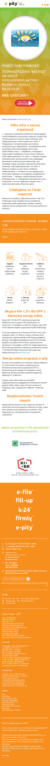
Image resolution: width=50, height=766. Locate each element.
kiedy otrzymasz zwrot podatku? (13, 662)
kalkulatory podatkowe (9, 700)
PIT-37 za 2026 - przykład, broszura (14, 654)
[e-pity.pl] (25, 528)
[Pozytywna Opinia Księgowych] (25, 444)
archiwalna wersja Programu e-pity (14, 628)
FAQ (3, 694)
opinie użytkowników (32, 598)
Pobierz (11, 614)
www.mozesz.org (24, 119)
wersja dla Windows (9, 618)
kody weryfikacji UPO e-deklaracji (13, 682)
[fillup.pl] (25, 500)
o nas (18, 598)
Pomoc (5, 691)
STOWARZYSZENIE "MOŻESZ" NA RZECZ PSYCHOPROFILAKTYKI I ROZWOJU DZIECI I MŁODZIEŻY (24, 80)
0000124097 (15, 95)
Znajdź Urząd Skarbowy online (14, 579)
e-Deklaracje (7, 670)
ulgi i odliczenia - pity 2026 (11, 652)
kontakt (8, 598)
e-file (4, 594)
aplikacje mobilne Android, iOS (12, 626)
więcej (4, 237)
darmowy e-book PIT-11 (10, 702)
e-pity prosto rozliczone (14, 4)
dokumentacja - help (9, 698)
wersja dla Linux (7, 622)
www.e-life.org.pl (24, 353)
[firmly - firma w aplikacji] (25, 518)
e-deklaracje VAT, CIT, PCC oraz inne (14, 686)
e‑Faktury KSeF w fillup (10, 631)
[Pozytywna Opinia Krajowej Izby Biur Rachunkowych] (25, 467)
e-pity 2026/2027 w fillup (10, 629)
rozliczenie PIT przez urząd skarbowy (15, 665)
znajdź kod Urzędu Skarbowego (13, 684)
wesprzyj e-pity (10, 601)
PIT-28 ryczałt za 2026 (10, 656)
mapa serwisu (10, 603)
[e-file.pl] (25, 491)
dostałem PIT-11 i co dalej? (11, 650)
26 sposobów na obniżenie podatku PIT (15, 646)
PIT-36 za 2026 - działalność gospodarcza (16, 658)
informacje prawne (27, 601)
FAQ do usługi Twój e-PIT (10, 678)
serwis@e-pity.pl (15, 549)
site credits (5, 755)
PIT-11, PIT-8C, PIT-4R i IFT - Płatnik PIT (15, 664)
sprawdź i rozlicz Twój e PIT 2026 (13, 674)
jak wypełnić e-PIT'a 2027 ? (11, 648)
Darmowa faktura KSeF (10, 633)
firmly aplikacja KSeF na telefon (13, 635)
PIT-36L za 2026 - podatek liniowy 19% (15, 660)
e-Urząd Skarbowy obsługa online (13, 680)
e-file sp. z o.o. (41, 735)
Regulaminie (37, 739)
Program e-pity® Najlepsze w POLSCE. (15, 723)
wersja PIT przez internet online (13, 624)
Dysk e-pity (5, 708)
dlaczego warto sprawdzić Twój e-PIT (14, 676)
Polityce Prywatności (9, 742)
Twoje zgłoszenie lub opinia (11, 710)
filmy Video (6, 696)
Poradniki (5, 642)
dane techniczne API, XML (11, 706)
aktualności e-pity (8, 704)
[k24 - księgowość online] (25, 509)
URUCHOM (22, 103)
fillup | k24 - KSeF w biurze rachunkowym (16, 637)
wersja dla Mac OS (8, 620)
